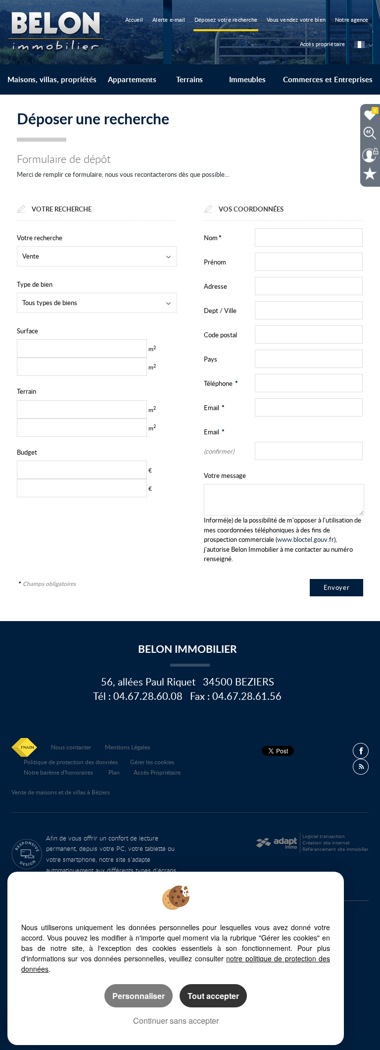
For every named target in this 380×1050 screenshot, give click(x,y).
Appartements (132, 79)
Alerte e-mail (168, 19)
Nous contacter (71, 747)
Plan (114, 772)
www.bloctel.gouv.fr (305, 539)
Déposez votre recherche (225, 19)
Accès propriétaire (322, 44)
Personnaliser (138, 995)
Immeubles (247, 79)
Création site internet (326, 842)
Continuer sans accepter (176, 1020)
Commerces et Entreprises (328, 79)
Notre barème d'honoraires (59, 772)
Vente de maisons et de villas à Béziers (60, 792)
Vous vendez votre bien (296, 19)
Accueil (134, 19)
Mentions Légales (127, 747)
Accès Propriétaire (157, 772)
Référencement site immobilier (335, 848)
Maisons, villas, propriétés (51, 79)
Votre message (225, 475)
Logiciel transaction (323, 836)
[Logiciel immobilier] (276, 843)
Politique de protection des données (71, 762)
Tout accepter (213, 995)
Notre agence (352, 19)
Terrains (189, 79)
